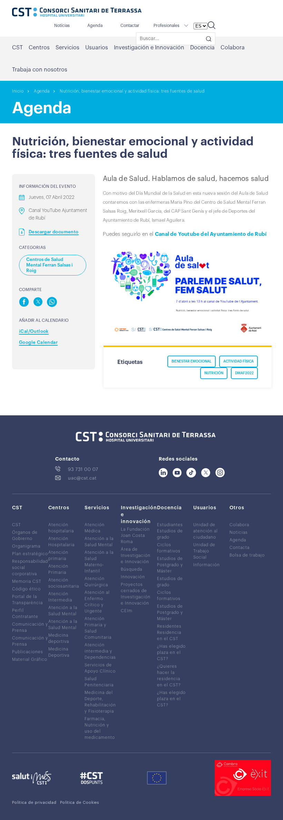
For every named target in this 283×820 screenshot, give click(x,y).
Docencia (202, 47)
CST (17, 47)
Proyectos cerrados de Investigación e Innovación (135, 593)
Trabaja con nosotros (39, 70)
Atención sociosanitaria (63, 583)
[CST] (77, 13)
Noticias (239, 532)
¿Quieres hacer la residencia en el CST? (169, 675)
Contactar (129, 25)
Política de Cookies (79, 802)
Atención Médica (95, 528)
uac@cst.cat (82, 478)
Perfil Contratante (25, 613)
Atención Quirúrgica (96, 582)
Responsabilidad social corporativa (30, 567)
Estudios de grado (170, 534)
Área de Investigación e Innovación (135, 555)
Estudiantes (170, 525)
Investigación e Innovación (149, 47)
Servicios (67, 47)
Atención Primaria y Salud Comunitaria (98, 628)
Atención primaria (58, 555)
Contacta (240, 548)
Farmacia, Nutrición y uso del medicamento (100, 728)
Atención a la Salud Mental (62, 611)
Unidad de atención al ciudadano (205, 531)
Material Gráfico (29, 659)
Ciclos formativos (168, 548)
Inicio (17, 91)
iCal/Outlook (34, 331)
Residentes (169, 626)
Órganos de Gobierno (25, 535)
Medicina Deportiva (58, 652)
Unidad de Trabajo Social (204, 551)
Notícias (62, 25)
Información (206, 565)
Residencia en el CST (169, 635)
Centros (39, 47)
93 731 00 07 (83, 469)
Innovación (133, 577)
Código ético (26, 589)
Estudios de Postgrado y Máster (170, 565)
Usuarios (96, 47)
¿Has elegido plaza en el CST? (171, 652)
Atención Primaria (58, 569)
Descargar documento (54, 232)
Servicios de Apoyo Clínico (100, 668)
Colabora (233, 47)
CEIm (127, 611)
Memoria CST (26, 581)
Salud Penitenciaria (99, 682)
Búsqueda (131, 569)
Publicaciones (27, 652)
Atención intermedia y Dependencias (100, 651)
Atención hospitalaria (61, 528)
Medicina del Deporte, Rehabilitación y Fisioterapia (100, 702)
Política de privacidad (34, 802)
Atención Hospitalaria (61, 542)
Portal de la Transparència (27, 600)
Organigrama (26, 546)
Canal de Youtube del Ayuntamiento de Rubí (210, 234)
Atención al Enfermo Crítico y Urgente (97, 601)
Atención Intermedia (60, 597)
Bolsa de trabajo (247, 555)
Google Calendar (38, 342)
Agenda (95, 25)
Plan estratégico (30, 554)
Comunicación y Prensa (30, 627)
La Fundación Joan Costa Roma (135, 535)
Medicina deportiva (58, 638)
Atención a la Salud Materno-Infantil (99, 561)
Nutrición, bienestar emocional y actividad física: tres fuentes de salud (132, 91)
